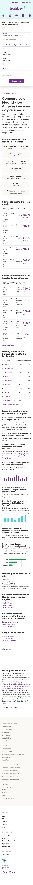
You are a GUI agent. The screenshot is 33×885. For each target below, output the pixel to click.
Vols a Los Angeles (8, 638)
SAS (6, 376)
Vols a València (7, 760)
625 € (26, 334)
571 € (26, 300)
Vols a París (6, 746)
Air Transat (8, 364)
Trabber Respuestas (9, 841)
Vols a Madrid (6, 727)
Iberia (16, 156)
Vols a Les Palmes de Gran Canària (13, 754)
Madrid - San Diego (8, 607)
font (3, 667)
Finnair (4, 458)
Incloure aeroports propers (11, 39)
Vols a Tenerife (7, 751)
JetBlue (7, 384)
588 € (26, 311)
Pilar (3, 795)
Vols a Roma (6, 757)
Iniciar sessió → (26, 2)
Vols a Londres (7, 749)
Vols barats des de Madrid (10, 765)
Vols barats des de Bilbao (10, 770)
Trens (4, 827)
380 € (26, 214)
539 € (26, 288)
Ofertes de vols (7, 819)
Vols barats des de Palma (10, 776)
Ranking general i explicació (11, 405)
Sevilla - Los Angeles (8, 626)
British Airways (24, 456)
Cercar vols (16, 81)
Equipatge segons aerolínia (10, 787)
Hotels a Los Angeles (11, 707)
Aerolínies (5, 784)
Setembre (5, 792)
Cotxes (4, 824)
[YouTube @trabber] (13, 873)
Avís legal (4, 868)
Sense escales (8, 64)
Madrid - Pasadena (8, 603)
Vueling (7, 396)
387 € (26, 226)
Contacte (5, 854)
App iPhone (6, 846)
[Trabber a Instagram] (3, 873)
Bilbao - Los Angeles (8, 624)
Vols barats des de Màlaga (10, 773)
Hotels (4, 822)
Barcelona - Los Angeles (10, 622)
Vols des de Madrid (8, 636)
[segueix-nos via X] (9, 873)
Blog (3, 838)
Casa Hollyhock (18, 688)
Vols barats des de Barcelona (11, 768)
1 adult (5, 69)
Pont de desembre (8, 798)
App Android (6, 844)
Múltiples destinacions (11, 30)
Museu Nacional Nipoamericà (11, 680)
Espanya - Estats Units (9, 641)
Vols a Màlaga (6, 738)
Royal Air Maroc (10, 368)
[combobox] (16, 34)
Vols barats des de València (10, 779)
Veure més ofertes (8, 345)
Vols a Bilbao (6, 741)
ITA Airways (8, 380)
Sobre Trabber (7, 835)
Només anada (21, 28)
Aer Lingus (20, 454)
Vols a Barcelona (7, 729)
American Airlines (10, 400)
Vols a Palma (6, 732)
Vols (3, 816)
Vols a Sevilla (6, 735)
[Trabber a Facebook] (6, 873)
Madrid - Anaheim (7, 605)
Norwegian (8, 372)
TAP (6, 388)
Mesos (4, 790)
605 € (26, 322)
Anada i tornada (8, 28)
